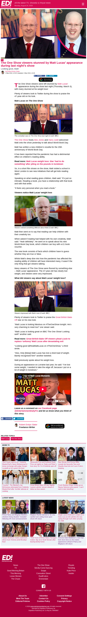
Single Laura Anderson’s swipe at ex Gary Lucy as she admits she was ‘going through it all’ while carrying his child (71, 518)
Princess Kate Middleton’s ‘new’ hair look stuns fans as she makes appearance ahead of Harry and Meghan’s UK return (71, 541)
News (15, 565)
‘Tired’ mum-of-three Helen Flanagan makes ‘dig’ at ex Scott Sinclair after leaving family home (43, 540)
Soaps (43, 571)
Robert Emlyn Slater (13, 71)
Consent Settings (64, 596)
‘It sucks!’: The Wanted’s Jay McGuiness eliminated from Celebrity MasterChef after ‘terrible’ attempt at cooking (15, 488)
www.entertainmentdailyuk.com (40, 606)
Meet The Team (22, 598)
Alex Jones (39, 140)
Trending (71, 568)
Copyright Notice (64, 601)
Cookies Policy (43, 601)
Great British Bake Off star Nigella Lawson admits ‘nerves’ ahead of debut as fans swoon (42, 487)
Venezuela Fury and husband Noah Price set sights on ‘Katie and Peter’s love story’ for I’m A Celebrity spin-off (43, 464)
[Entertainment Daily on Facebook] (43, 586)
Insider (71, 573)
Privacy (64, 598)
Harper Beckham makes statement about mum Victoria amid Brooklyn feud (14, 540)
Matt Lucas (63, 84)
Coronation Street (43, 573)
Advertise (43, 596)
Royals (71, 565)
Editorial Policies (23, 601)
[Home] (6, 4)
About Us (23, 596)
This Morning (15, 573)
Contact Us (43, 598)
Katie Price (71, 571)
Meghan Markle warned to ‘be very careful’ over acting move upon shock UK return (42, 517)
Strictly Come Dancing (43, 568)
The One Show (21, 140)
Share (39, 76)
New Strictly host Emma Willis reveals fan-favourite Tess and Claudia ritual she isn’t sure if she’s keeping (70, 465)
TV (2, 60)
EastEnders (43, 576)
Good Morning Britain (15, 571)
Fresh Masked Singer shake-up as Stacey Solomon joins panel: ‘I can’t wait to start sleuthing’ (70, 487)
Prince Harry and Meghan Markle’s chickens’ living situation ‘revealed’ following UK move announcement (14, 517)
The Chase (15, 579)
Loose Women (16, 576)
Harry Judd (53, 140)
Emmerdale (43, 579)
